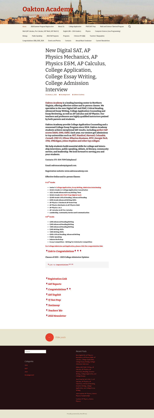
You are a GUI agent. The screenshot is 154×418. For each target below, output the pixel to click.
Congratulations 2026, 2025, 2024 (33, 41)
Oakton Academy (79, 94)
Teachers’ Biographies (97, 36)
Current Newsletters (103, 41)
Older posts (57, 337)
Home (24, 26)
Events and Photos (54, 41)
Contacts (68, 41)
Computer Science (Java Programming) (107, 31)
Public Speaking (37, 36)
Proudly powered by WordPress (77, 414)
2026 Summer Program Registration (42, 26)
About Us (61, 26)
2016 (26, 365)
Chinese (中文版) (79, 36)
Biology (25, 36)
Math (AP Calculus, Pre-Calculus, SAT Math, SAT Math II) (41, 31)
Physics (88, 31)
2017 (26, 368)
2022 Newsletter (57, 315)
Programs (66, 36)
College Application (75, 26)
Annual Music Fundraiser (84, 41)
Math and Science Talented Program (112, 26)
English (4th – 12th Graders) (72, 31)
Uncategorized (65, 94)
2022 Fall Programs (53, 36)
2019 (26, 372)
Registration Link (57, 278)
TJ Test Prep (54, 300)
